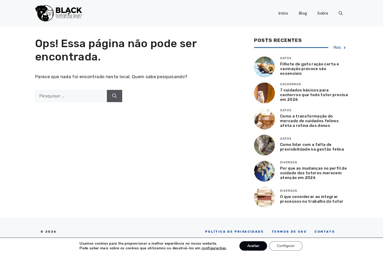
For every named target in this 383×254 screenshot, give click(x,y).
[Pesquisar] (114, 96)
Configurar (286, 245)
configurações (213, 248)
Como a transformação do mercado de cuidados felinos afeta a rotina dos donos (309, 121)
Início (283, 13)
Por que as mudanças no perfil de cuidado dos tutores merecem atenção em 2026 (313, 173)
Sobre (322, 13)
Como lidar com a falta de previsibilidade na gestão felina (312, 147)
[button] (340, 13)
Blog (303, 13)
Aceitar (253, 245)
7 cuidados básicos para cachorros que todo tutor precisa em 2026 (314, 95)
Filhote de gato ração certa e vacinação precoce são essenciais (309, 69)
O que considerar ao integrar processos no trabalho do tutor (311, 199)
